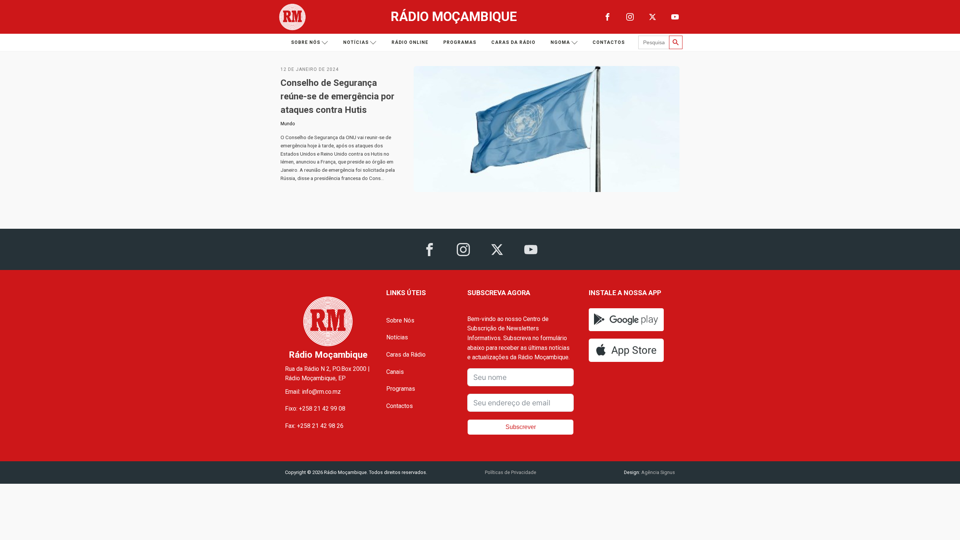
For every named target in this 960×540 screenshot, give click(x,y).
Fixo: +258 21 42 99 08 (315, 408)
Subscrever (521, 427)
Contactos (608, 42)
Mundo (287, 123)
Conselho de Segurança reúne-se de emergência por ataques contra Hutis (337, 96)
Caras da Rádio (513, 42)
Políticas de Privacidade (510, 472)
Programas (459, 42)
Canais (395, 371)
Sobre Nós (400, 320)
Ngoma (560, 42)
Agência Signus (657, 472)
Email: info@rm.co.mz (313, 391)
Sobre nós (305, 42)
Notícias (356, 42)
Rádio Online (410, 42)
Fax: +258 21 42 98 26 (314, 425)
